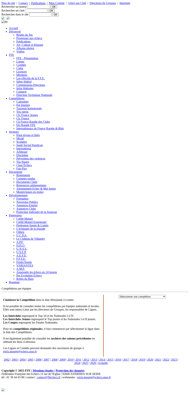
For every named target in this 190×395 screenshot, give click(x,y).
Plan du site (8, 3)
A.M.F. (20, 268)
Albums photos (25, 48)
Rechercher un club (12, 10)
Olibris (20, 232)
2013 (94, 359)
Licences (21, 71)
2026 (93, 363)
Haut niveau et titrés (28, 135)
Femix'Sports (24, 262)
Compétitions (16, 98)
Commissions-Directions (30, 85)
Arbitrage (21, 151)
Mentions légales (43, 370)
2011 (78, 359)
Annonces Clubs (26, 208)
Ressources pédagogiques (31, 185)
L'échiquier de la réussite (30, 228)
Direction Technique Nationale (34, 95)
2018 (134, 359)
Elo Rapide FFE (25, 125)
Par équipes (23, 105)
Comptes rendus (25, 178)
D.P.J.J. (20, 245)
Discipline (22, 155)
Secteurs (14, 131)
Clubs (19, 68)
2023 (174, 359)
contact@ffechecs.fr (48, 377)
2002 (7, 359)
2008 (55, 359)
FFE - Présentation (27, 58)
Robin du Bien (25, 278)
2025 (85, 363)
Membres (21, 75)
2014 (102, 359)
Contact (23, 3)
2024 (77, 363)
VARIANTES (24, 265)
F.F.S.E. (21, 258)
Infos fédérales (24, 88)
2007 (47, 359)
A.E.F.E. (21, 255)
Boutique (14, 282)
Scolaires (21, 141)
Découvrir (15, 31)
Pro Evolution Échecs (29, 275)
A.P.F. (20, 242)
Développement (18, 195)
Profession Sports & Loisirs (32, 225)
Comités (21, 64)
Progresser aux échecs (29, 38)
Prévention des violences (30, 158)
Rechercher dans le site (14, 14)
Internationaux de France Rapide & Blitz (40, 128)
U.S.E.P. (21, 252)
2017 (126, 359)
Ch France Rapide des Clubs (33, 121)
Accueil (13, 28)
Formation (22, 198)
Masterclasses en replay (30, 192)
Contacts (21, 91)
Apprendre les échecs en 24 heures (36, 272)
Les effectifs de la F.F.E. (30, 78)
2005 (31, 359)
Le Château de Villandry (30, 238)
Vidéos (20, 51)
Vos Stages (22, 161)
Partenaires (15, 215)
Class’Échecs (24, 165)
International (23, 148)
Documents (15, 171)
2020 (150, 359)
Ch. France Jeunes (27, 115)
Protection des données (70, 370)
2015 (110, 359)
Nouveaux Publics (27, 202)
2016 (118, 359)
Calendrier (22, 101)
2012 (86, 359)
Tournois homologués (29, 108)
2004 (23, 359)
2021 (158, 359)
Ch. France (22, 118)
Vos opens (22, 111)
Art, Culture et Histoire (29, 44)
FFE (11, 54)
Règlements (23, 175)
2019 (142, 359)
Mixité (20, 138)
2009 (62, 359)
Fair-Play (21, 168)
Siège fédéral (24, 81)
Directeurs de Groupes (103, 3)
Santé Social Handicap (29, 145)
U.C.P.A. (21, 235)
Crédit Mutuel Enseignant (31, 222)
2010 (70, 359)
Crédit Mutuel (24, 218)
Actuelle (103, 363)
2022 (166, 359)
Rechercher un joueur (14, 6)
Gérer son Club (77, 3)
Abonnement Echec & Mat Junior (36, 188)
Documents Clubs (26, 181)
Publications (38, 3)
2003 (15, 359)
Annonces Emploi (26, 205)
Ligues (20, 61)
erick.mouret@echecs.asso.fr (20, 351)
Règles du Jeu (24, 34)
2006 (39, 359)
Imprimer (124, 3)
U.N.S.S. (21, 248)
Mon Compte (57, 3)
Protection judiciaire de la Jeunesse (36, 212)
